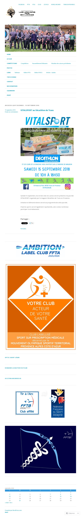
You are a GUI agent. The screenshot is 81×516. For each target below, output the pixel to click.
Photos (9, 68)
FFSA (33, 4)
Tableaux (17, 72)
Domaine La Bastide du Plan (16, 368)
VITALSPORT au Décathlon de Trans (37, 110)
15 (60, 496)
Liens (9, 72)
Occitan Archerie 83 (13, 378)
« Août (7, 502)
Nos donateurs (12, 86)
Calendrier (11, 90)
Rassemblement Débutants (40, 63)
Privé (9, 95)
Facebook (21, 4)
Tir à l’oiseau (11, 77)
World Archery (56, 4)
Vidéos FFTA (27, 72)
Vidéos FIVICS (38, 72)
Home (9, 54)
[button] (27, 403)
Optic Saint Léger (12, 357)
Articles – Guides (51, 72)
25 (20, 500)
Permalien (23, 228)
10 (9, 496)
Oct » (10, 502)
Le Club (9, 59)
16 (70, 496)
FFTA (28, 4)
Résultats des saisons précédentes (61, 63)
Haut (6, 512)
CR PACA (46, 4)
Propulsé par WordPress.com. (13, 510)
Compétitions (12, 63)
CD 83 (39, 4)
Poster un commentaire (11, 112)
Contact (10, 81)
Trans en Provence (69, 4)
